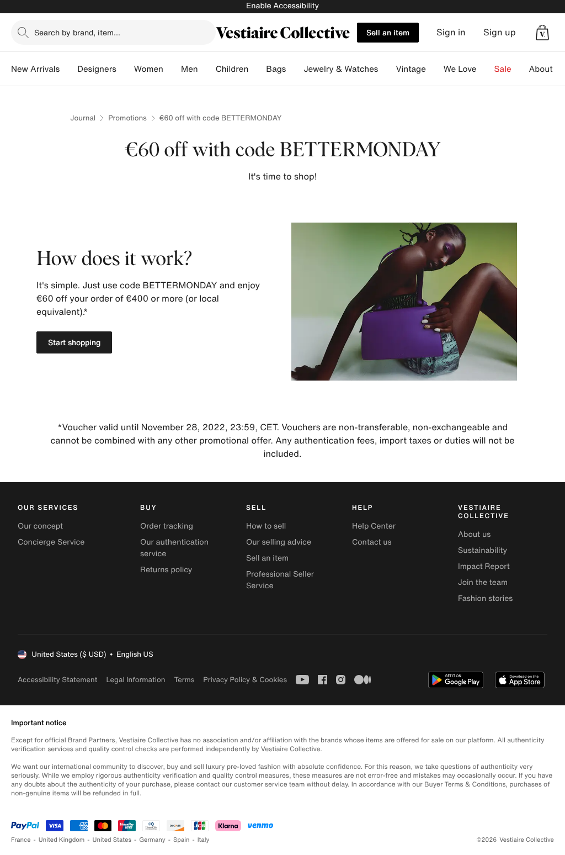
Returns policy (166, 570)
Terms (184, 679)
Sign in (451, 32)
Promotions (127, 118)
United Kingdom (62, 840)
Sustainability (482, 550)
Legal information (135, 679)
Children (232, 69)
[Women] (172, 69)
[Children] (257, 69)
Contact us (372, 542)
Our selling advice (278, 542)
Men (189, 69)
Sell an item (387, 32)
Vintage (410, 69)
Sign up (499, 32)
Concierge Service (51, 542)
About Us (547, 69)
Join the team (483, 582)
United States (112, 840)
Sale (502, 69)
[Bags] (294, 69)
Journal (82, 118)
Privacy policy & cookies (245, 679)
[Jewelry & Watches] (386, 69)
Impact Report (484, 566)
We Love (460, 69)
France (21, 840)
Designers (96, 69)
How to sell (266, 526)
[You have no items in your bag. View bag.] (542, 32)
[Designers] (125, 69)
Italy (204, 840)
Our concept (40, 526)
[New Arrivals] (68, 69)
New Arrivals (35, 69)
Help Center (374, 526)
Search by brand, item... (77, 32)
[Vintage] (434, 69)
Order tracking (166, 526)
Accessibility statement (57, 679)
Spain (181, 840)
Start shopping (74, 342)
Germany (152, 840)
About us (474, 534)
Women (148, 69)
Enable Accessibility (282, 6)
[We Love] (485, 69)
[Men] (206, 69)
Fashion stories (485, 598)
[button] (542, 32)
